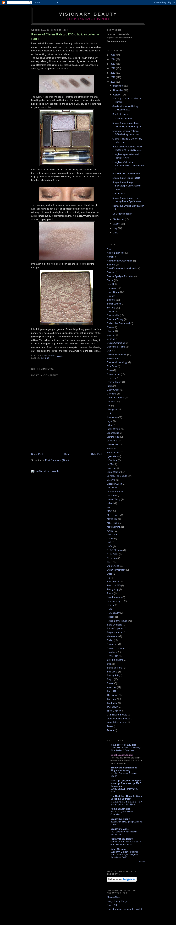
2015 (113, 55)
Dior (109, 350)
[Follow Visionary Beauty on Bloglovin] (122, 881)
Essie (110, 370)
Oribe (109, 574)
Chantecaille (113, 315)
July (115, 228)
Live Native (112, 487)
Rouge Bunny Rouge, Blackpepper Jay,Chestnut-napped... (127, 185)
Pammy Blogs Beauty (122, 839)
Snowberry (112, 652)
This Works (112, 695)
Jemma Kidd (113, 437)
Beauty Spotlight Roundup (120, 276)
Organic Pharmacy (116, 570)
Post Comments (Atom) (57, 460)
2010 (113, 77)
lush (109, 507)
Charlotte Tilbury (115, 319)
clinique (110, 331)
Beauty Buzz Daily (120, 819)
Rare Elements (114, 597)
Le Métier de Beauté (122, 213)
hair (109, 405)
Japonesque (113, 433)
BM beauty (112, 288)
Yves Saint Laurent (116, 722)
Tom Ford (111, 699)
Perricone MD (113, 585)
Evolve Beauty (114, 382)
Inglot (109, 421)
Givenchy (111, 393)
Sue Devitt (112, 671)
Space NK (112, 905)
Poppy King (112, 589)
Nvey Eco (112, 558)
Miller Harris (113, 523)
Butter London (114, 303)
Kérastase (112, 448)
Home (67, 454)
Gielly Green (113, 390)
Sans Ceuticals (114, 624)
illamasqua (112, 417)
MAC (109, 511)
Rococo (110, 617)
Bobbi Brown (113, 292)
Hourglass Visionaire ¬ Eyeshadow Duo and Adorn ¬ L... (128, 165)
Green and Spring (115, 397)
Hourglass (112, 409)
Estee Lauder (113, 374)
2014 (113, 59)
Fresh (110, 386)
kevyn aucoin (113, 452)
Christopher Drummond (118, 323)
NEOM (110, 538)
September (119, 219)
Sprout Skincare (115, 660)
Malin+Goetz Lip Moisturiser (126, 173)
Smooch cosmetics (116, 648)
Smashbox (112, 644)
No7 (109, 542)
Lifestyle (111, 480)
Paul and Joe (113, 581)
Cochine (111, 335)
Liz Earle (111, 495)
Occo (109, 562)
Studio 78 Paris (114, 667)
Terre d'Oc (112, 691)
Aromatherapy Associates (120, 260)
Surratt (110, 683)
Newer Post (37, 454)
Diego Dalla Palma (116, 346)
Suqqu (110, 679)
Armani (110, 256)
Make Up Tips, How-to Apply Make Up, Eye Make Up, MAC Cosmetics (126, 783)
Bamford (111, 264)
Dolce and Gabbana (116, 354)
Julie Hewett (113, 444)
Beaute (110, 272)
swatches (111, 687)
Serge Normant (114, 632)
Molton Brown (113, 527)
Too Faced (112, 703)
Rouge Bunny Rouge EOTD (126, 178)
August (117, 223)
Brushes (111, 296)
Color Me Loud (118, 849)
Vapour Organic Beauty (118, 718)
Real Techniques (115, 601)
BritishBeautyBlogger (122, 755)
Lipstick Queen (114, 484)
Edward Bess (113, 358)
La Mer (110, 464)
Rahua (110, 593)
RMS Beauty (113, 613)
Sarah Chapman (115, 628)
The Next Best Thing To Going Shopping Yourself (126, 797)
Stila (109, 663)
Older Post (96, 454)
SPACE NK (112, 656)
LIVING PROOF (115, 491)
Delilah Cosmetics (116, 343)
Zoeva (110, 726)
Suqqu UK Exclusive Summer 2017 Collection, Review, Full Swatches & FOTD (124, 855)
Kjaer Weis (112, 456)
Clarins (45, 358)
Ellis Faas (112, 366)
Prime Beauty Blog (120, 809)
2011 (113, 73)
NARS (110, 531)
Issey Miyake (113, 429)
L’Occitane (112, 460)
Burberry (111, 299)
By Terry (111, 307)
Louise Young (113, 499)
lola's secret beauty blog (123, 745)
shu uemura (113, 636)
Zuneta (110, 730)
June (116, 232)
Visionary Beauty (88, 14)
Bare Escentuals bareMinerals (122, 268)
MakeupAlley (113, 897)
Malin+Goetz (113, 515)
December (118, 85)
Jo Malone (112, 440)
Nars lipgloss (118, 193)
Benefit (110, 284)
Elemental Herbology (117, 362)
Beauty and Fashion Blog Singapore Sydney (124, 769)
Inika (109, 425)
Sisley (110, 640)
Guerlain (111, 401)
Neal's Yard (112, 534)
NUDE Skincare (115, 550)
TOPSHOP (112, 706)
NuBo (109, 546)
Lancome (111, 468)
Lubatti (110, 503)
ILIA (109, 413)
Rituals (110, 605)
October (117, 94)
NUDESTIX (112, 554)
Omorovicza (113, 566)
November (118, 90)
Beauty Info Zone (120, 829)
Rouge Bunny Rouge (117, 620)
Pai (108, 577)
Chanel (110, 311)
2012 (113, 68)
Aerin (109, 249)
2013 (113, 64)
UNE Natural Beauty (117, 714)
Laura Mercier (113, 472)
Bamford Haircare (121, 114)
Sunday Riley (113, 675)
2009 (113, 82)
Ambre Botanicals (116, 253)
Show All (141, 862)
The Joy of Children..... (123, 118)
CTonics (111, 339)
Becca (110, 280)
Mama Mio (112, 519)
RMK (109, 609)
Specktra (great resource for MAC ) (124, 909)
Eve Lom (111, 378)
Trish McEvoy (114, 710)
